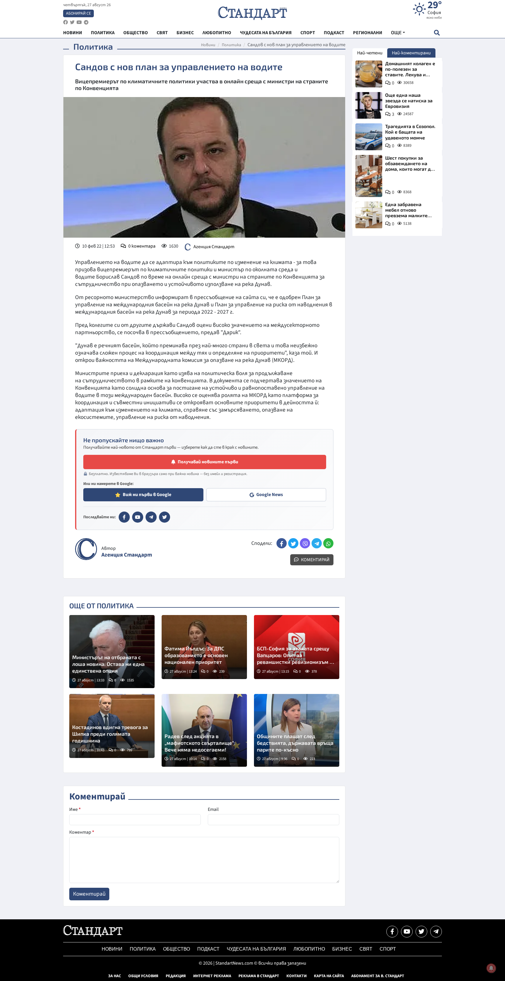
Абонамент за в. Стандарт (377, 976)
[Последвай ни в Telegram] (436, 931)
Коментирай (315, 560)
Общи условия (143, 976)
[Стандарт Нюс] (92, 935)
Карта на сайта (329, 976)
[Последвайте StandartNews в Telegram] (86, 22)
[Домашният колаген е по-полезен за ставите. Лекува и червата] (368, 74)
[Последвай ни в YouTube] (407, 931)
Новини (208, 45)
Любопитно (309, 949)
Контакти (296, 976)
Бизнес (342, 949)
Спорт (388, 949)
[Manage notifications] (491, 968)
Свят (365, 949)
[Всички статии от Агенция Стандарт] (86, 549)
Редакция (176, 976)
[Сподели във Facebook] (281, 543)
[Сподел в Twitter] (293, 543)
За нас (114, 976)
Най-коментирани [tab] (411, 53)
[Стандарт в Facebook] (124, 517)
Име (75, 809)
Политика (231, 45)
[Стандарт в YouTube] (137, 517)
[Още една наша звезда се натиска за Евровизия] (368, 105)
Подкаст (208, 949)
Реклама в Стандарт (258, 976)
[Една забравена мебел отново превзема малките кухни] (368, 214)
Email (213, 809)
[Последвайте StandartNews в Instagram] (72, 22)
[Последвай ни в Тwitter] (421, 931)
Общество (176, 949)
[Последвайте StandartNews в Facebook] (65, 22)
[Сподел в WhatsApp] (328, 543)
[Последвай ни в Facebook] (392, 931)
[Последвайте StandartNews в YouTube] (79, 22)
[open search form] (437, 32)
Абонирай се (78, 13)
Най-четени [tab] (370, 53)
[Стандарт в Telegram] (151, 517)
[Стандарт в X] (164, 517)
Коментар (81, 832)
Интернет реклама (212, 976)
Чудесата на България (256, 949)
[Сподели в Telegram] (317, 543)
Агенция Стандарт (213, 246)
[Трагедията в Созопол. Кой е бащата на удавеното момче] (368, 136)
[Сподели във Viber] (305, 543)
